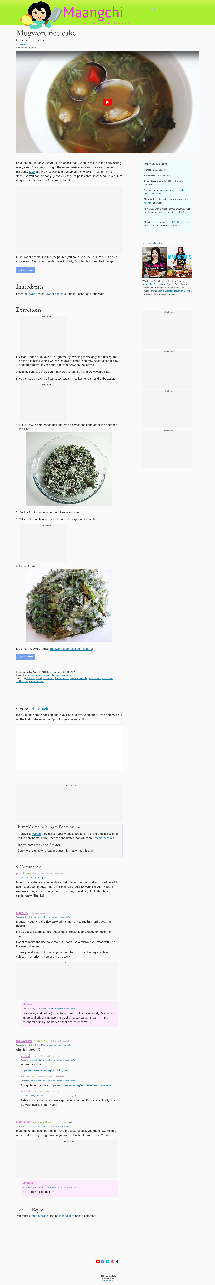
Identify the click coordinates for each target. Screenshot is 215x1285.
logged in (65, 1215)
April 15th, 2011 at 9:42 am (37, 1187)
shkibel (25, 1055)
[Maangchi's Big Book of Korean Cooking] (179, 263)
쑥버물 (39, 678)
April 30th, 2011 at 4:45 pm (30, 917)
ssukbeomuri (22, 681)
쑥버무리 (30, 678)
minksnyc (22, 912)
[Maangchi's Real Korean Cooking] (154, 263)
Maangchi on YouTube (98, 1261)
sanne (25, 1076)
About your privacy (107, 1281)
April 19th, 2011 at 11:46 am (31, 1045)
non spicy (40, 675)
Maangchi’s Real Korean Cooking (158, 284)
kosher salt (161, 199)
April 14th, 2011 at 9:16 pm (30, 1126)
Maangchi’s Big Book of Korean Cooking (172, 291)
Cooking (95, 23)
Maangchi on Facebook (103, 1261)
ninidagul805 (24, 1040)
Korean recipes (62, 678)
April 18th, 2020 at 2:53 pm (35, 1060)
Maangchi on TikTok (117, 1261)
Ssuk (32, 171)
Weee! (36, 833)
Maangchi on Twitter (107, 1261)
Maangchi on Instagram (112, 1261)
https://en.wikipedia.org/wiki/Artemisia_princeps (80, 1085)
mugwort (30, 293)
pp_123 (21, 873)
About (106, 23)
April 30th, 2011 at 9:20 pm (37, 1009)
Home (85, 23)
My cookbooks (152, 244)
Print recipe (28, 270)
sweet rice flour (56, 293)
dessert (31, 675)
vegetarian (67, 675)
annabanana (24, 1121)
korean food (48, 678)
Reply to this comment (51, 878)
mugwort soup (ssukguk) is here (71, 648)
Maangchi (28, 1004)
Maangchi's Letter (121, 23)
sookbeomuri (95, 678)
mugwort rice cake (78, 678)
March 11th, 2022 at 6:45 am (36, 1096)
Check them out (104, 838)
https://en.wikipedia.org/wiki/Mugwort (45, 1070)
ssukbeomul (107, 678)
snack (58, 675)
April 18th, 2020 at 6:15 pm (35, 1081)
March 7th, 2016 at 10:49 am (32, 878)
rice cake (50, 675)
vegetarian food (36, 681)
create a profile (66, 878)
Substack (40, 709)
